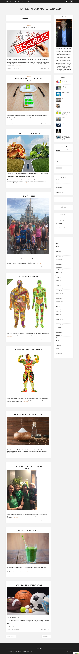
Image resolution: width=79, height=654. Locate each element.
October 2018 (58, 267)
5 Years (63, 130)
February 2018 (58, 288)
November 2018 (59, 264)
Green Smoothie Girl (28, 531)
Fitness (57, 184)
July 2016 (57, 337)
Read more (18, 65)
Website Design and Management (20, 651)
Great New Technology (28, 133)
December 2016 (58, 324)
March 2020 (58, 241)
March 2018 (58, 285)
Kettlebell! (64, 86)
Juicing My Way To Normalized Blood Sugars (66, 112)
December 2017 (58, 293)
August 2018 (58, 272)
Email (57, 161)
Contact (27, 1)
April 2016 (57, 345)
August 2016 (58, 335)
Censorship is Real (65, 104)
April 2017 (57, 314)
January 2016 (58, 353)
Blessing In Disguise (28, 277)
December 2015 (58, 356)
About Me (12, 1)
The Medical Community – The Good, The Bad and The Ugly (63, 227)
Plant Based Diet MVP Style (28, 585)
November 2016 (59, 327)
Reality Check (28, 196)
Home (7, 1)
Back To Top (69, 651)
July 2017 (57, 306)
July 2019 (57, 243)
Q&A (63, 98)
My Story (17, 1)
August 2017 (58, 303)
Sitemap (22, 1)
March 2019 (58, 254)
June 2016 (57, 340)
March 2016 (58, 348)
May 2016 (57, 343)
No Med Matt (17, 68)
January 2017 (58, 322)
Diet (56, 179)
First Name (58, 150)
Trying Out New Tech (66, 123)
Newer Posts (11, 636)
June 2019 (57, 246)
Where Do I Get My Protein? (28, 350)
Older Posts (46, 636)
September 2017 (59, 301)
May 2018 (57, 280)
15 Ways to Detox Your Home (28, 415)
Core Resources (28, 27)
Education (28, 25)
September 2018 (59, 269)
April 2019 (57, 251)
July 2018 (57, 275)
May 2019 (57, 248)
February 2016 (58, 350)
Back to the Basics (66, 80)
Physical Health (58, 190)
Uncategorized (58, 192)
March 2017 (58, 316)
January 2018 (58, 290)
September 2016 (59, 332)
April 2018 (57, 282)
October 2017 (58, 298)
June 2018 (57, 277)
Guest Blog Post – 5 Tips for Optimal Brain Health (66, 137)
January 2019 (58, 259)
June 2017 (57, 309)
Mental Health (58, 187)
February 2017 (58, 319)
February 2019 (58, 256)
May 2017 (57, 311)
